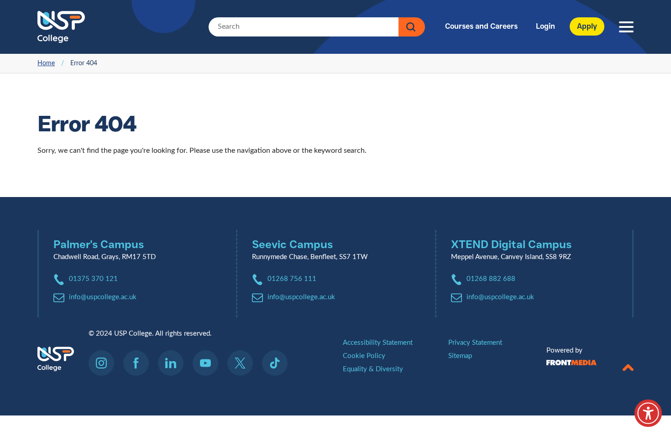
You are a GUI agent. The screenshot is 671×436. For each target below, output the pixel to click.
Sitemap (460, 356)
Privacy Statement (475, 342)
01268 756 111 (291, 278)
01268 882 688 (491, 278)
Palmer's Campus (98, 244)
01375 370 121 (93, 278)
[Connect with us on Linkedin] (174, 363)
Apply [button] (587, 26)
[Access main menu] (626, 27)
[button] (628, 365)
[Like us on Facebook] (139, 363)
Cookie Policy (364, 356)
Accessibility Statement (378, 342)
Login (545, 26)
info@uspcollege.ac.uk (102, 297)
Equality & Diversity (373, 369)
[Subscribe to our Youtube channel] (209, 363)
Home (46, 63)
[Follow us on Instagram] (105, 363)
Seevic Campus (292, 244)
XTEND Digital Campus (511, 244)
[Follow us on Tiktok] (275, 363)
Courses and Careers (481, 26)
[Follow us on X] (243, 363)
